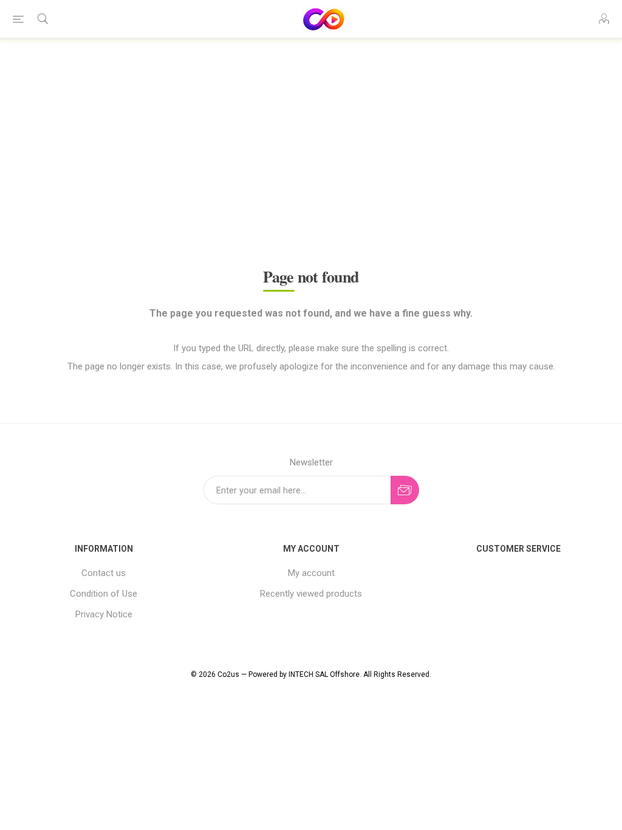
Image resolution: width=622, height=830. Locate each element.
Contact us (103, 573)
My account (311, 573)
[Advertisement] (311, 137)
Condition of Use (103, 593)
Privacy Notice (103, 614)
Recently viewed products (311, 593)
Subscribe (405, 490)
